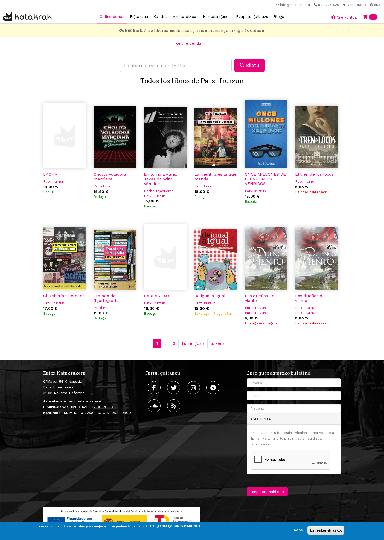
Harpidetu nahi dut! (267, 492)
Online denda (112, 16)
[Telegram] (213, 387)
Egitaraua (139, 16)
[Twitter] (174, 387)
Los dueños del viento (260, 298)
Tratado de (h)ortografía (106, 298)
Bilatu (252, 65)
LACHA (50, 174)
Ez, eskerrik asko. (326, 530)
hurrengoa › (193, 343)
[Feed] (174, 405)
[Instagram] (194, 387)
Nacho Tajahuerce (158, 191)
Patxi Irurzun (53, 181)
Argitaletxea (184, 16)
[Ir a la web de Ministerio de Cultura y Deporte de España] (121, 520)
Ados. (299, 530)
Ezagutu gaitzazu (252, 16)
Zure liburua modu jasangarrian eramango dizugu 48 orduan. (195, 30)
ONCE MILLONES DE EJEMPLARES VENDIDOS (265, 179)
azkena (218, 343)
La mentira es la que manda (215, 176)
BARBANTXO (156, 295)
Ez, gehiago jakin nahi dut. (175, 526)
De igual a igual (209, 295)
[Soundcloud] (155, 405)
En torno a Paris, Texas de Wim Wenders (160, 179)
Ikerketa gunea (216, 16)
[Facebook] (155, 387)
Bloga (279, 16)
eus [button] (376, 5)
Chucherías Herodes (63, 295)
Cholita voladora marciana (110, 176)
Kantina (160, 16)
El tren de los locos (314, 174)
